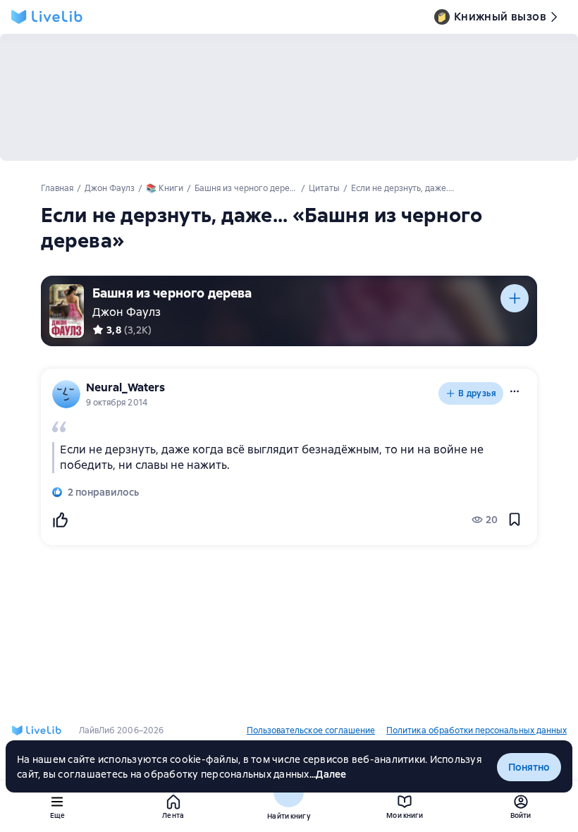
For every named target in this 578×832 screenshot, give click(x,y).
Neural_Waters (125, 387)
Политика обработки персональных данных (476, 730)
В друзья (477, 393)
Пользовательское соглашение (311, 730)
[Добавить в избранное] (514, 520)
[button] (514, 391)
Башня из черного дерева (172, 293)
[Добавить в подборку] (514, 298)
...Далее (328, 774)
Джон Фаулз (126, 312)
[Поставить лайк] (60, 520)
